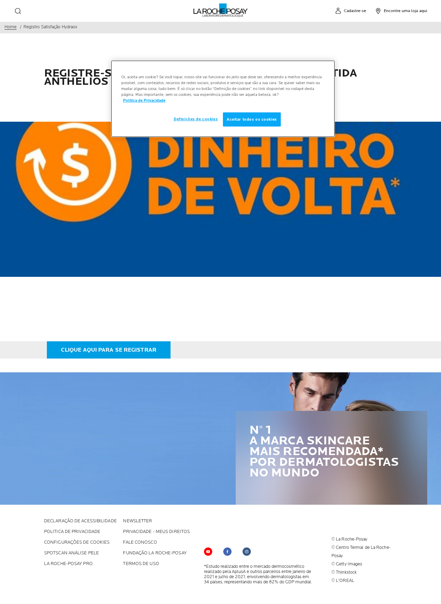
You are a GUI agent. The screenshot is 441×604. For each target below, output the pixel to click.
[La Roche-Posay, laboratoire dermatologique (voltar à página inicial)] (221, 10)
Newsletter (137, 521)
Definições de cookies (196, 119)
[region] (223, 98)
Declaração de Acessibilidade (80, 521)
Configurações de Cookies (77, 542)
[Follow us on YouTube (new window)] (208, 551)
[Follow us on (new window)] (227, 551)
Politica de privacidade (72, 531)
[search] (18, 11)
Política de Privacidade (144, 100)
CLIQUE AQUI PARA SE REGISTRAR (108, 350)
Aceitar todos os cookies (252, 119)
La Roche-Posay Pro (68, 563)
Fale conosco (140, 542)
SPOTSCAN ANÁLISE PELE (71, 553)
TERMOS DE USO (141, 563)
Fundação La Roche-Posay (154, 553)
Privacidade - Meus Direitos (156, 531)
